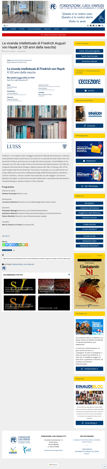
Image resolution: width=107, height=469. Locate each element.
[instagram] (96, 25)
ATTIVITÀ (21, 29)
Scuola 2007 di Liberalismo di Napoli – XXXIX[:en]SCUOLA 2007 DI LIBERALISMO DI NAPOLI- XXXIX (19, 306)
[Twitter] (10, 244)
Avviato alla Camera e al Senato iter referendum (52, 290)
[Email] (20, 244)
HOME (5, 29)
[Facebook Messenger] (7, 244)
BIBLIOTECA (47, 29)
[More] (26, 244)
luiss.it (7, 236)
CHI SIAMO (13, 29)
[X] (88, 25)
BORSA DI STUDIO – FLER (48, 308)
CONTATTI (64, 29)
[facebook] (93, 25)
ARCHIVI (56, 29)
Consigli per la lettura (84, 256)
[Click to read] (54, 286)
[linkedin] (90, 25)
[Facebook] (13, 244)
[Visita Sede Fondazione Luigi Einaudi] (53, 22)
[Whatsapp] (3, 244)
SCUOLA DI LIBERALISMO (34, 29)
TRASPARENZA (87, 449)
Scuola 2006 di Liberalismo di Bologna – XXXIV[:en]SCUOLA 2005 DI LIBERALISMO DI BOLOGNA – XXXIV (19, 289)
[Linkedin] (16, 244)
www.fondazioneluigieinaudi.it (53, 450)
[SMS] (23, 244)
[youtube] (99, 25)
